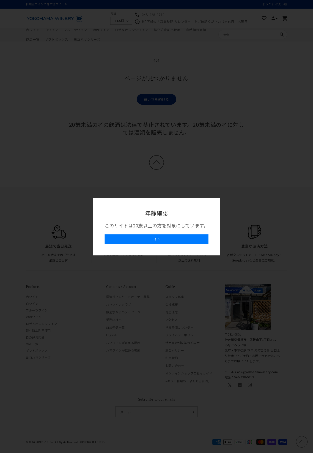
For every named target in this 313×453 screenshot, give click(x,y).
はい (156, 239)
